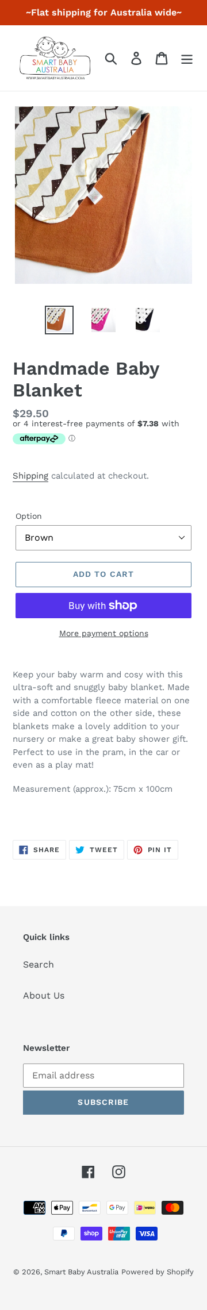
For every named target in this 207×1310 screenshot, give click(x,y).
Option (29, 516)
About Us (43, 995)
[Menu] (187, 58)
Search (38, 964)
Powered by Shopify (157, 1271)
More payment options (103, 633)
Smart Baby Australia (81, 1271)
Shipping (30, 476)
